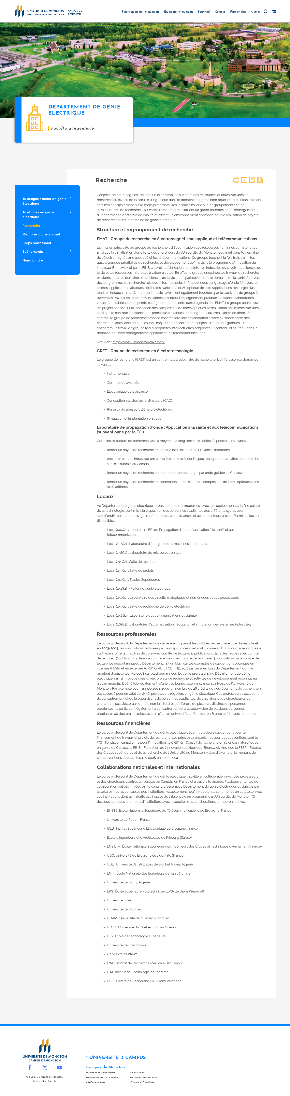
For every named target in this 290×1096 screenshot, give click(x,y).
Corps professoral (36, 243)
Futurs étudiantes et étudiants (140, 11)
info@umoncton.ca (96, 1082)
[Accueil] (39, 11)
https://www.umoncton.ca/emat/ (138, 342)
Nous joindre (32, 260)
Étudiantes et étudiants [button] (178, 11)
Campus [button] (220, 11)
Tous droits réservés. (45, 1081)
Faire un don (238, 11)
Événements (32, 252)
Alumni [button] (255, 11)
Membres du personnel (41, 234)
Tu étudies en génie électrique (38, 214)
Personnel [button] (204, 11)
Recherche (31, 226)
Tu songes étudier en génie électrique (44, 201)
